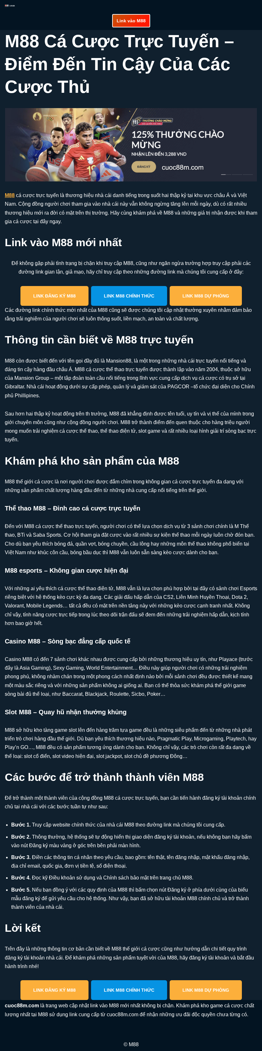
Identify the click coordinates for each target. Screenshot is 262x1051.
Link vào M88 (131, 20)
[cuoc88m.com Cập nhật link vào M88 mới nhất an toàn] (10, 5)
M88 (10, 195)
